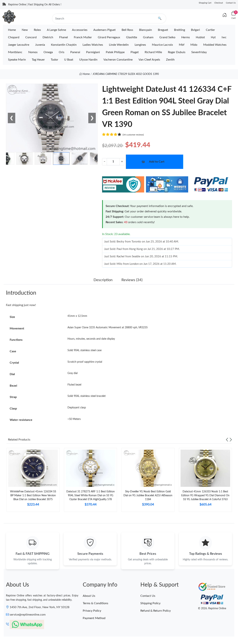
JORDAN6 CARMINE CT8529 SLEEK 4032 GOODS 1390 (126, 74)
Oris (61, 52)
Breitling (179, 29)
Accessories (79, 29)
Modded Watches (214, 44)
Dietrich (48, 37)
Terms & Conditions (95, 603)
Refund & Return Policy (155, 610)
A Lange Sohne (56, 29)
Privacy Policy (92, 610)
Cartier (210, 29)
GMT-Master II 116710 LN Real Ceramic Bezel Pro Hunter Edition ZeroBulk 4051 (48, 627)
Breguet (163, 29)
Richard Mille (153, 52)
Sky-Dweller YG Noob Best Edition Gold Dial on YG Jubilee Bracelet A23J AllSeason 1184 (147, 495)
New (25, 29)
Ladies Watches (93, 44)
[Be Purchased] (16, 627)
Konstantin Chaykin (64, 44)
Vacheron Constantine (118, 59)
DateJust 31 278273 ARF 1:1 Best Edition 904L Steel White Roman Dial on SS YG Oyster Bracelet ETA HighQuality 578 (90, 495)
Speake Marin (17, 59)
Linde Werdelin (119, 44)
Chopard (13, 37)
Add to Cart (156, 161)
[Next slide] (231, 440)
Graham (148, 37)
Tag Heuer (38, 59)
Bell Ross (127, 29)
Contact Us (231, 3)
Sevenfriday (199, 52)
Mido (193, 44)
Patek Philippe (115, 52)
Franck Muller (83, 37)
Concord (31, 37)
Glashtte (131, 37)
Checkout (218, 3)
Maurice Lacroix (162, 44)
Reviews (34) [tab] (131, 280)
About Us (89, 595)
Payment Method (94, 618)
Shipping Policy (150, 603)
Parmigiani (93, 52)
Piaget (135, 52)
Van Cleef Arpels (149, 59)
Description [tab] (103, 280)
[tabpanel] (33, 481)
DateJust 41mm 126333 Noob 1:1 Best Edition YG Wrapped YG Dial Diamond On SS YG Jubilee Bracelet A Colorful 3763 (205, 495)
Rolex (37, 29)
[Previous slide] (227, 440)
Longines (140, 44)
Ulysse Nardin (88, 59)
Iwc (224, 37)
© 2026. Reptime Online (212, 608)
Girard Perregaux (109, 37)
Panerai (75, 52)
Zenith (170, 59)
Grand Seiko (167, 37)
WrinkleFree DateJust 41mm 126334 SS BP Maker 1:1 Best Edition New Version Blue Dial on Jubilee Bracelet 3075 (33, 495)
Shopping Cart (205, 3)
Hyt (213, 37)
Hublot (200, 37)
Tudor (54, 59)
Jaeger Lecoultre (18, 44)
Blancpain (145, 29)
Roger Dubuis (176, 52)
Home (12, 29)
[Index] (224, 15)
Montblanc (15, 52)
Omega (48, 52)
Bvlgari (195, 29)
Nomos (33, 52)
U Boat (68, 59)
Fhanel (63, 37)
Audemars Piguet (104, 29)
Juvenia (40, 44)
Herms (185, 37)
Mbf (181, 44)
